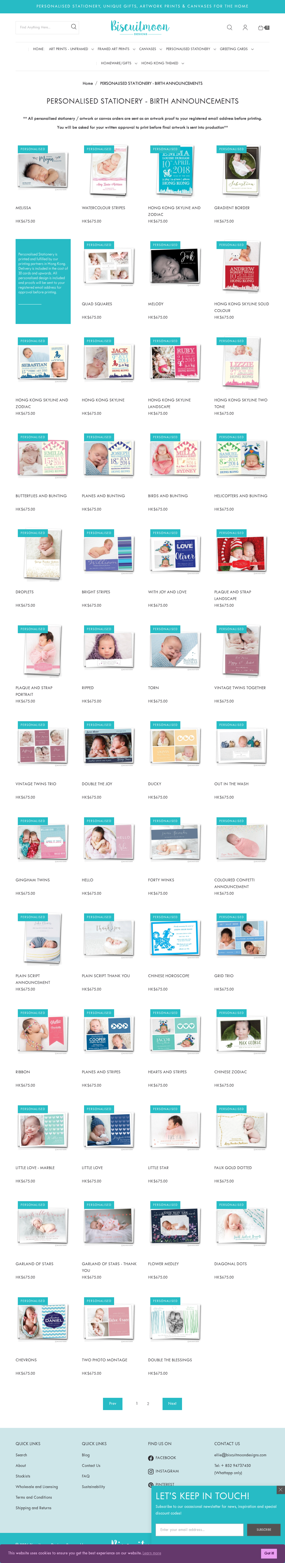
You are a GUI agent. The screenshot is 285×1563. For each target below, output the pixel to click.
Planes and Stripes (101, 1072)
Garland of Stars (34, 1264)
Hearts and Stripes (167, 1072)
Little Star (158, 1168)
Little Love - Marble (35, 1168)
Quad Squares (97, 304)
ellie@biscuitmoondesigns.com (240, 1455)
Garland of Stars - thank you (109, 1267)
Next (172, 1404)
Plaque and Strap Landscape (232, 596)
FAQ (86, 1476)
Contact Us (91, 1466)
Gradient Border (232, 208)
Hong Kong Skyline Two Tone (240, 404)
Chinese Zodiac (230, 1072)
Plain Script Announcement (33, 979)
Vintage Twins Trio (36, 784)
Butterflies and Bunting (41, 496)
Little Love (92, 1168)
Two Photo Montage (104, 1360)
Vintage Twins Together (240, 688)
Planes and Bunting (103, 496)
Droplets (25, 592)
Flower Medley (163, 1264)
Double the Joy (97, 784)
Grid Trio (224, 976)
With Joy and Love (167, 592)
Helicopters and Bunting (240, 496)
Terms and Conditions (34, 1497)
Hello (87, 880)
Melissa (23, 208)
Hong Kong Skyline (103, 400)
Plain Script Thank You (106, 976)
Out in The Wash (231, 784)
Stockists (23, 1476)
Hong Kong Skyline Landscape (169, 404)
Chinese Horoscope (168, 976)
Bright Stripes (96, 592)
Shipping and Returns (33, 1508)
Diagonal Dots (230, 1264)
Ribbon (23, 1072)
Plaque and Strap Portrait (34, 691)
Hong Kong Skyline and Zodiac (174, 211)
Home (88, 83)
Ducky (154, 784)
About (21, 1466)
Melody (155, 304)
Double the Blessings (170, 1360)
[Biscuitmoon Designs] (140, 27)
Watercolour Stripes (103, 208)
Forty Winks (161, 880)
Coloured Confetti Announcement (234, 884)
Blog (86, 1455)
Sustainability (93, 1487)
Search (21, 1455)
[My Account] (245, 27)
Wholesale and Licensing (37, 1487)
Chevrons (26, 1360)
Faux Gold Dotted (233, 1168)
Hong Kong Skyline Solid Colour (241, 308)
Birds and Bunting (168, 496)
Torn (153, 688)
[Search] (74, 27)
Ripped (88, 688)
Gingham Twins (33, 880)
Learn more (151, 1553)
